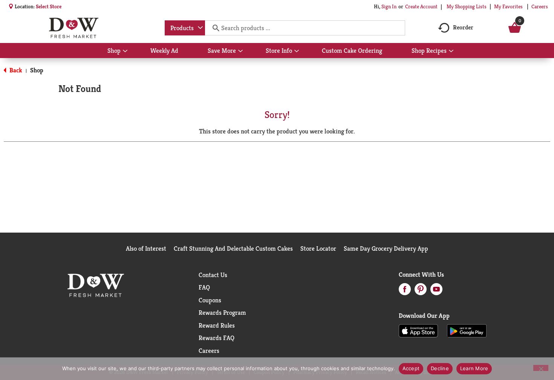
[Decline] (540, 368)
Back (15, 70)
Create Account (421, 6)
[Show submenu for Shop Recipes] (451, 51)
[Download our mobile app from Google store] (467, 330)
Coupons (210, 300)
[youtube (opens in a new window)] (436, 291)
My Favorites (508, 6)
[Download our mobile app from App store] (418, 330)
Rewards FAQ (216, 338)
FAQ (204, 287)
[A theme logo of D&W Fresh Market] (73, 28)
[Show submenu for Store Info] (296, 51)
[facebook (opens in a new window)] (405, 291)
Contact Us (213, 275)
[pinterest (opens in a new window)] (421, 291)
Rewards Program (222, 312)
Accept (411, 368)
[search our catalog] (213, 27)
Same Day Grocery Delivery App (386, 248)
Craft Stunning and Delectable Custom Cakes (233, 248)
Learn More (474, 368)
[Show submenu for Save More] (240, 51)
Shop (36, 70)
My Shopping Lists (467, 6)
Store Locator (318, 248)
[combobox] (185, 27)
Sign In (388, 6)
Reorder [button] (463, 27)
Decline (440, 368)
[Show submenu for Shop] (125, 51)
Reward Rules (217, 325)
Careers (539, 6)
